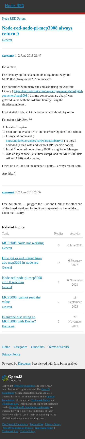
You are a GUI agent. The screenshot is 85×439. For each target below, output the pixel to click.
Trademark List (10, 403)
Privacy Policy (11, 354)
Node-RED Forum (14, 18)
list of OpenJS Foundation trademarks (29, 407)
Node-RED (14, 5)
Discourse (24, 363)
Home (6, 347)
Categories (20, 347)
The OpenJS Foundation (15, 424)
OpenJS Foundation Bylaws (18, 427)
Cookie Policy (27, 431)
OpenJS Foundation (24, 385)
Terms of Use (36, 424)
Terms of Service (59, 347)
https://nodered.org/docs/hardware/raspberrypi (34, 140)
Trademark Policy (40, 400)
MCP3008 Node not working (23, 243)
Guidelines (37, 347)
